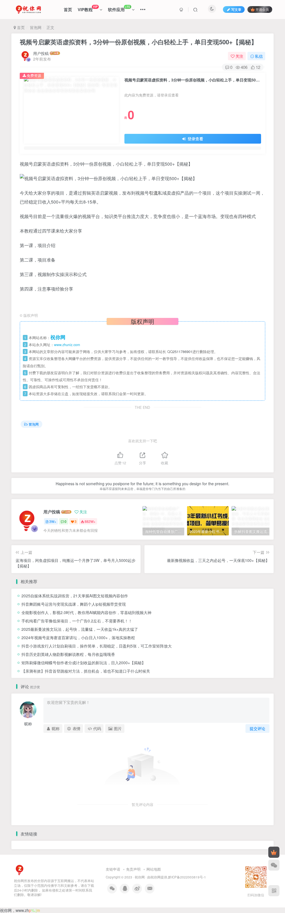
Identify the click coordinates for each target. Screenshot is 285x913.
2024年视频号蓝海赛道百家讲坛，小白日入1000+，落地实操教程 (78, 637)
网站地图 (153, 869)
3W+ (52, 521)
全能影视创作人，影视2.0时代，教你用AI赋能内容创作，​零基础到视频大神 (86, 612)
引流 (153, 193)
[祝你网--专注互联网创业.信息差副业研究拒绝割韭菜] (19, 869)
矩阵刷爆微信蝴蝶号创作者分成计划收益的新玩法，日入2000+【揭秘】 (83, 662)
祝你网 (140, 877)
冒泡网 (35, 27)
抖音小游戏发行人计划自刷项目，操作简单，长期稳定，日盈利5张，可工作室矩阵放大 (96, 646)
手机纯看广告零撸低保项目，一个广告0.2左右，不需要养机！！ (76, 621)
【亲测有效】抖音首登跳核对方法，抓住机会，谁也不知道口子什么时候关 (85, 671)
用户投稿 (41, 53)
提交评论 (257, 728)
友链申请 (113, 869)
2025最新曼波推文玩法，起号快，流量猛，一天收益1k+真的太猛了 (79, 629)
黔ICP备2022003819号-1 (187, 877)
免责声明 (133, 869)
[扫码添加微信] (273, 865)
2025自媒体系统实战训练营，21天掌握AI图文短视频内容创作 (74, 595)
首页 (68, 9)
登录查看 (194, 138)
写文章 (236, 9)
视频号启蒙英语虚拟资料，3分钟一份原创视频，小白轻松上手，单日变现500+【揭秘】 (138, 41)
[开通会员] (273, 852)
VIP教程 (87, 8)
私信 (259, 56)
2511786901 (182, 351)
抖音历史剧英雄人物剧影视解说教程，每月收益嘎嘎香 (68, 654)
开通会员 (262, 9)
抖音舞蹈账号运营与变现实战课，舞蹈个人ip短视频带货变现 (73, 604)
